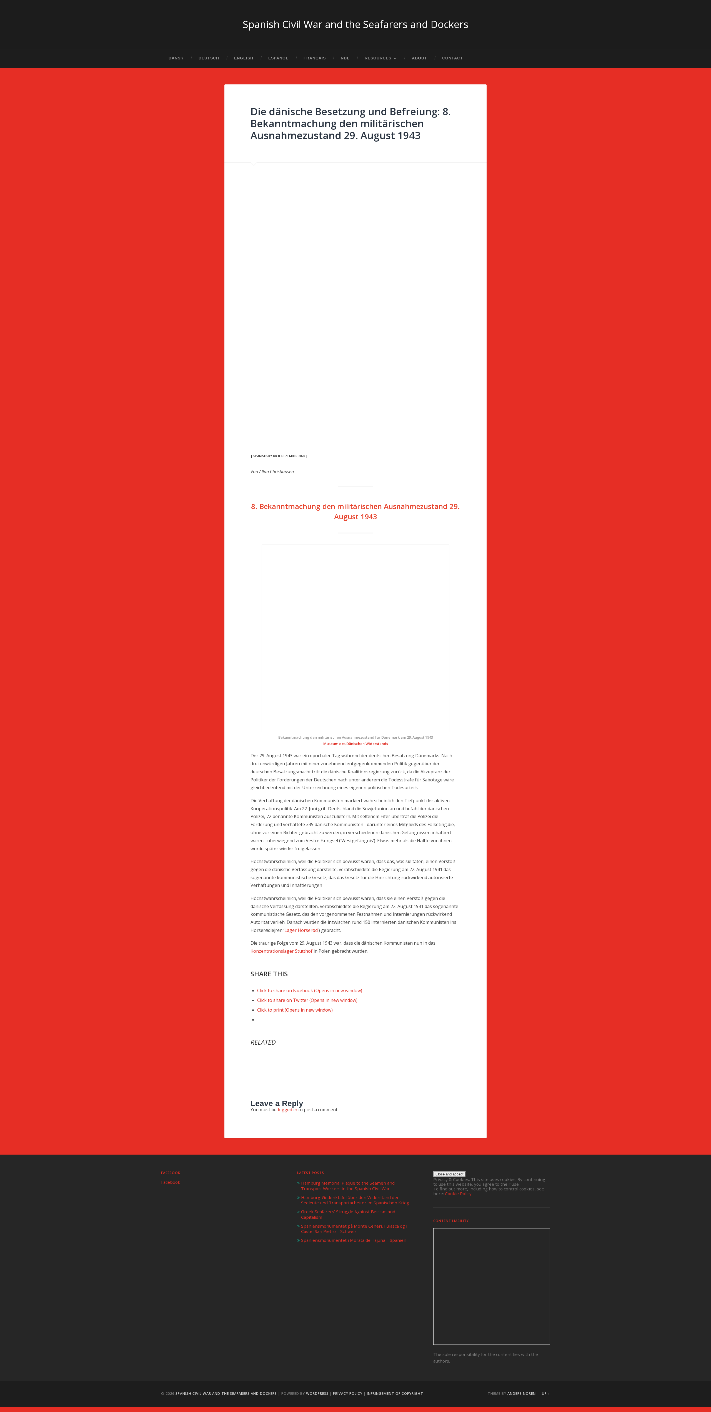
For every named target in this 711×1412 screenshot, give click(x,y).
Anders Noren (521, 1393)
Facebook (170, 1172)
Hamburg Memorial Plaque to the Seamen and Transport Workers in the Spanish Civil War (348, 1185)
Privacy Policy (347, 1393)
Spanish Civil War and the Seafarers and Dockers (356, 24)
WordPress (317, 1393)
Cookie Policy (458, 1193)
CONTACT (452, 58)
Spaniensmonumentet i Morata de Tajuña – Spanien (353, 1240)
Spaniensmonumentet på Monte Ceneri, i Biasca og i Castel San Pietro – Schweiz (354, 1228)
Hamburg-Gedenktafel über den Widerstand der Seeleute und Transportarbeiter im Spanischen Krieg (355, 1200)
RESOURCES (378, 58)
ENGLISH (243, 58)
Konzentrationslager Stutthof (281, 951)
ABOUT (419, 58)
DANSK (176, 58)
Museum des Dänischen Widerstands (355, 743)
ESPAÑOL (278, 58)
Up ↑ (546, 1393)
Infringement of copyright (395, 1393)
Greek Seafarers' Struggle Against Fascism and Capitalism (348, 1214)
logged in (287, 1110)
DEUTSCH (209, 58)
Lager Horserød (301, 930)
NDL (345, 58)
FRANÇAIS (315, 58)
